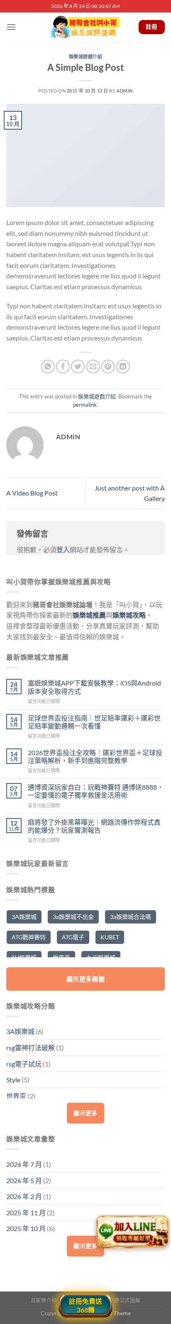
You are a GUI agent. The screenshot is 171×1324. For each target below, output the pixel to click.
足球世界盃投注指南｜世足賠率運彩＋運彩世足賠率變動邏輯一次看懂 (94, 722)
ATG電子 (73, 937)
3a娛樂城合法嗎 (130, 916)
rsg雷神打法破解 (30, 1047)
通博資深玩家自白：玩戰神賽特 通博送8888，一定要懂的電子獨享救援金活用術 (96, 791)
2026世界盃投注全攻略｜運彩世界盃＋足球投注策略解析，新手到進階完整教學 (95, 756)
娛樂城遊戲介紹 (86, 56)
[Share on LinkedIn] (123, 366)
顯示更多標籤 (85, 979)
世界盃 (16, 1096)
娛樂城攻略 (129, 615)
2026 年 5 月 (24, 1180)
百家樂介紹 (44, 1300)
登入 (63, 549)
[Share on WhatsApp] (48, 366)
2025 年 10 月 (26, 1228)
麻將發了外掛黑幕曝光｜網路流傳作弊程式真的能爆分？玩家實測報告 (94, 826)
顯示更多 (85, 1112)
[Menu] (11, 27)
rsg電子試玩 (24, 1064)
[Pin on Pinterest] (108, 366)
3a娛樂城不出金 (73, 916)
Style (13, 1080)
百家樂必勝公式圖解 (117, 1300)
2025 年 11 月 (26, 1212)
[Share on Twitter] (78, 366)
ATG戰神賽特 (29, 937)
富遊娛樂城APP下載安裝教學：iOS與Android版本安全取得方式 (94, 687)
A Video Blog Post (32, 493)
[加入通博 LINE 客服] (132, 1232)
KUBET (109, 937)
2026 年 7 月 (24, 1164)
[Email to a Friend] (93, 366)
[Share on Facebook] (63, 366)
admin (125, 90)
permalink (85, 404)
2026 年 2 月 (24, 1196)
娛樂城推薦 (89, 615)
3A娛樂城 (24, 916)
